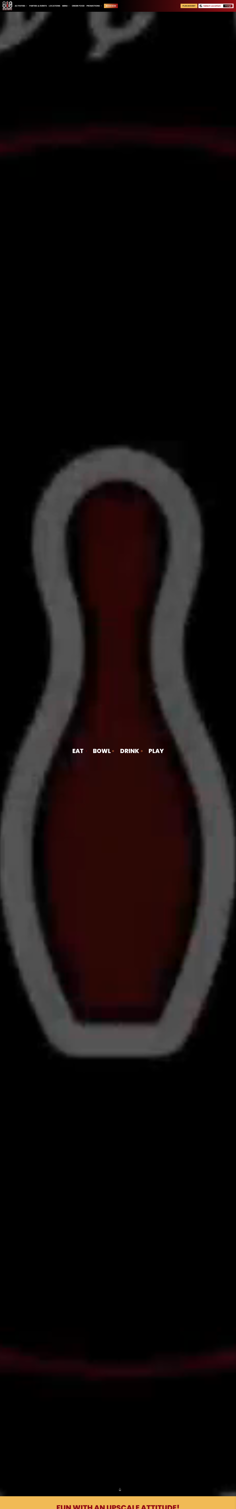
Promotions (94, 5)
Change (228, 6)
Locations (54, 5)
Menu (66, 5)
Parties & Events (38, 5)
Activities (21, 5)
